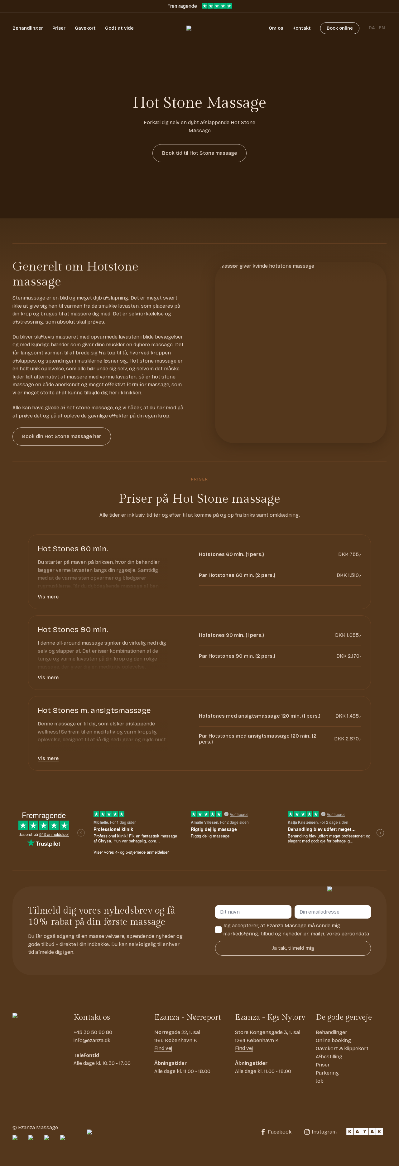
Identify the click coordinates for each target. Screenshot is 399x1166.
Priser (58, 28)
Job (320, 1081)
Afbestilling (329, 1057)
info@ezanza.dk (92, 1040)
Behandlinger (27, 28)
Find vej (163, 1048)
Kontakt (301, 28)
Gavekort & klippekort (342, 1048)
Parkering (327, 1073)
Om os (276, 28)
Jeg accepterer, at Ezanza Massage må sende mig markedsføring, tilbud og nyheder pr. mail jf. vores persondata (296, 930)
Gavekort (85, 28)
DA (372, 28)
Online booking (333, 1040)
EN (382, 28)
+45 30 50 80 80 (93, 1032)
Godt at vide (119, 28)
